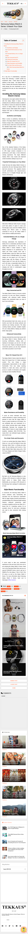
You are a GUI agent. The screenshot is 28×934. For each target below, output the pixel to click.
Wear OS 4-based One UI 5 (13, 61)
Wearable (15, 21)
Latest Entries (7, 822)
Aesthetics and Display (12, 47)
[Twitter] (9, 926)
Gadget (6, 21)
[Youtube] (16, 926)
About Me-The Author (10, 813)
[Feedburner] (13, 926)
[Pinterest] (20, 926)
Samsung (10, 21)
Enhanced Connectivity (12, 59)
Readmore (5, 749)
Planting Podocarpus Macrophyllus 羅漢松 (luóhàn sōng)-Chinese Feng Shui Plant (13, 795)
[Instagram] (6, 926)
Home (2, 21)
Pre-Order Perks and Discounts (14, 65)
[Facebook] (2, 926)
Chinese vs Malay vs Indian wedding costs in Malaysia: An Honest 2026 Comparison (13, 778)
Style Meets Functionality (11, 71)
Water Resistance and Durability (14, 63)
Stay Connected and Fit (12, 57)
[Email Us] (24, 930)
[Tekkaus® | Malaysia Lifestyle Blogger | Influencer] (12, 4)
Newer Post (14, 680)
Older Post (14, 684)
